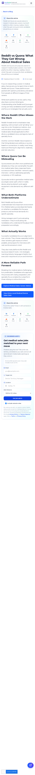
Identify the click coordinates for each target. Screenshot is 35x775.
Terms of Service (25, 414)
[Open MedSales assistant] (30, 765)
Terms (13, 416)
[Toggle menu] (31, 3)
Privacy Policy (14, 414)
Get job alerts (17, 398)
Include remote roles (14, 403)
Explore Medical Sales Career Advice (17, 286)
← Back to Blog (7, 11)
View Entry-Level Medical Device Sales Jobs (16, 294)
